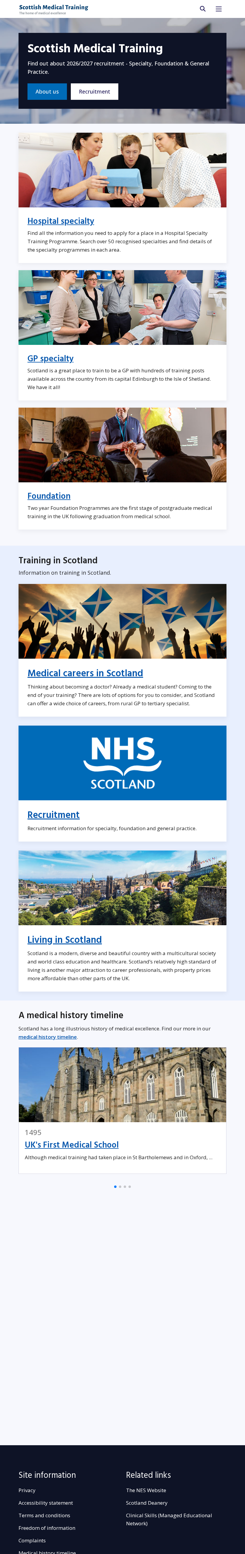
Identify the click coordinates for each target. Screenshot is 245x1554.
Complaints (32, 1540)
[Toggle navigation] (218, 9)
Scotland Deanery (147, 1502)
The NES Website (146, 1490)
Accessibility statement (46, 1502)
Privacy (27, 1490)
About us (47, 91)
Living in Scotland (64, 940)
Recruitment (94, 91)
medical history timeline (48, 1036)
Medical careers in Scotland (85, 673)
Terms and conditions (44, 1515)
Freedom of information (47, 1527)
